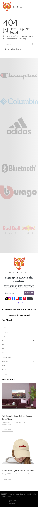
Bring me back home (13, 49)
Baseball (30, 474)
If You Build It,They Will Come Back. (18, 471)
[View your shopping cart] (17, 7)
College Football (7, 424)
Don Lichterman (21, 422)
